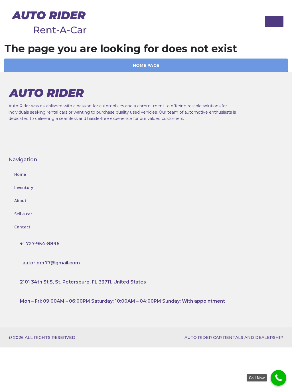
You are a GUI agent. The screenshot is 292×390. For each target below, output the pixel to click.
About (20, 200)
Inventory (23, 187)
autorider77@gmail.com (51, 263)
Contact (22, 227)
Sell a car (23, 213)
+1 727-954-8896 (40, 243)
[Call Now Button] (278, 378)
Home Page (146, 65)
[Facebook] (19, 141)
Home (20, 174)
